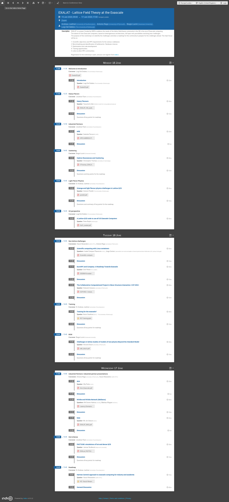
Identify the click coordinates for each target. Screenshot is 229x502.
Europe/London (186, 3)
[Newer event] (22, 3)
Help (100, 498)
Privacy (128, 498)
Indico (25, 498)
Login (225, 3)
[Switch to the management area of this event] (57, 3)
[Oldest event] (8, 3)
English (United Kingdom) (207, 3)
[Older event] (13, 3)
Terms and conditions (117, 498)
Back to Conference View (72, 3)
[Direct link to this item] (124, 63)
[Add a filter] (38, 3)
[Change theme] (50, 3)
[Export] (44, 3)
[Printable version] (33, 3)
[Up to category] (18, 3)
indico (116, 55)
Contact (105, 498)
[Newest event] (27, 3)
